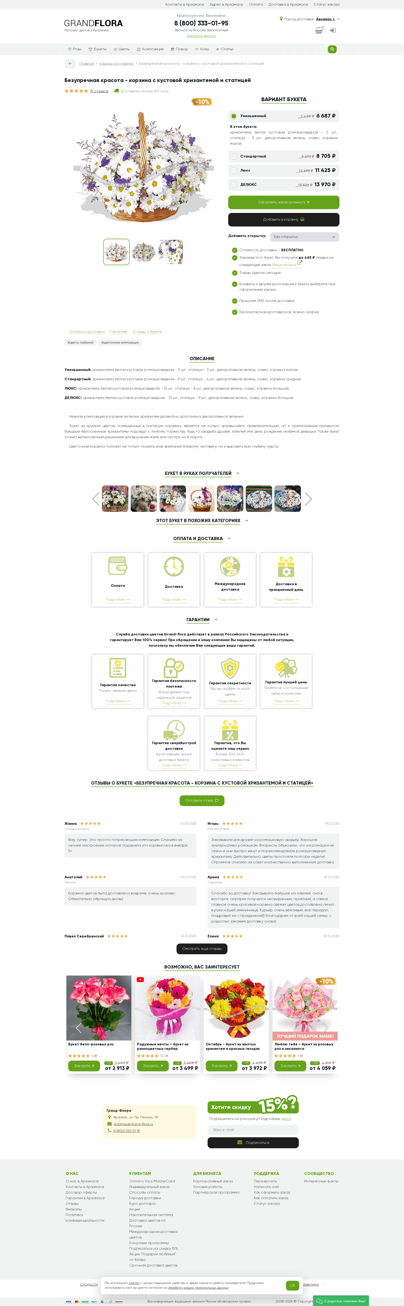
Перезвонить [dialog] (265, 1181)
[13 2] (171, 252)
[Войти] (332, 30)
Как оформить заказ (272, 1193)
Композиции (153, 49)
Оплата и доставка (87, 332)
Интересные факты (321, 1181)
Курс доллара (142, 1204)
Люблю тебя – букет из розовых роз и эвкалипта (303, 1047)
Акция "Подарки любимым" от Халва (152, 1257)
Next (308, 499)
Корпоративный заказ (213, 1181)
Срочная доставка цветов (153, 1265)
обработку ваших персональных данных (198, 1287)
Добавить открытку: (247, 236)
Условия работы (207, 1187)
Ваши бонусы (284, 265)
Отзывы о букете (147, 332)
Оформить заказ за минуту (281, 202)
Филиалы (74, 1209)
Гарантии (118, 332)
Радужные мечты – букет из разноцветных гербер (162, 1047)
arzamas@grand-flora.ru (133, 1124)
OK (292, 1286)
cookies (134, 1283)
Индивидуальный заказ (149, 1187)
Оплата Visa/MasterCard (152, 1181)
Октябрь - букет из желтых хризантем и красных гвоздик (233, 1047)
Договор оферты (81, 1193)
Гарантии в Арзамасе (85, 1198)
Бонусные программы (149, 1243)
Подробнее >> (118, 599)
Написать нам (266, 1187)
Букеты (100, 49)
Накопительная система (151, 1215)
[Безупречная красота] (116, 252)
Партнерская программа (216, 1193)
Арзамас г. (325, 19)
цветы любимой (81, 342)
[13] (143, 252)
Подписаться (257, 1143)
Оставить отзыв (199, 801)
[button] (341, 1300)
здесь (286, 1119)
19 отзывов (99, 91)
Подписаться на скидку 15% (153, 1249)
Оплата (256, 5)
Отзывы (72, 1204)
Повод (182, 49)
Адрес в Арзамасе (226, 5)
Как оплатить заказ (271, 1198)
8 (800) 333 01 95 (127, 1131)
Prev (95, 499)
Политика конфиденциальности (85, 1218)
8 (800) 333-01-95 (201, 23)
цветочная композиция (121, 342)
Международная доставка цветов (153, 1234)
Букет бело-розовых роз (91, 1044)
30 (162, 1056)
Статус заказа (326, 5)
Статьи (227, 49)
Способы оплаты (144, 1193)
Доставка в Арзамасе (288, 5)
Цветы (124, 49)
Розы (77, 49)
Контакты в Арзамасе (185, 5)
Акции (134, 1209)
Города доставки (145, 1198)
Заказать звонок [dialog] (201, 36)
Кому (204, 49)
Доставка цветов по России (147, 1223)
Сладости (88, 1285)
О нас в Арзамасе (82, 1181)
